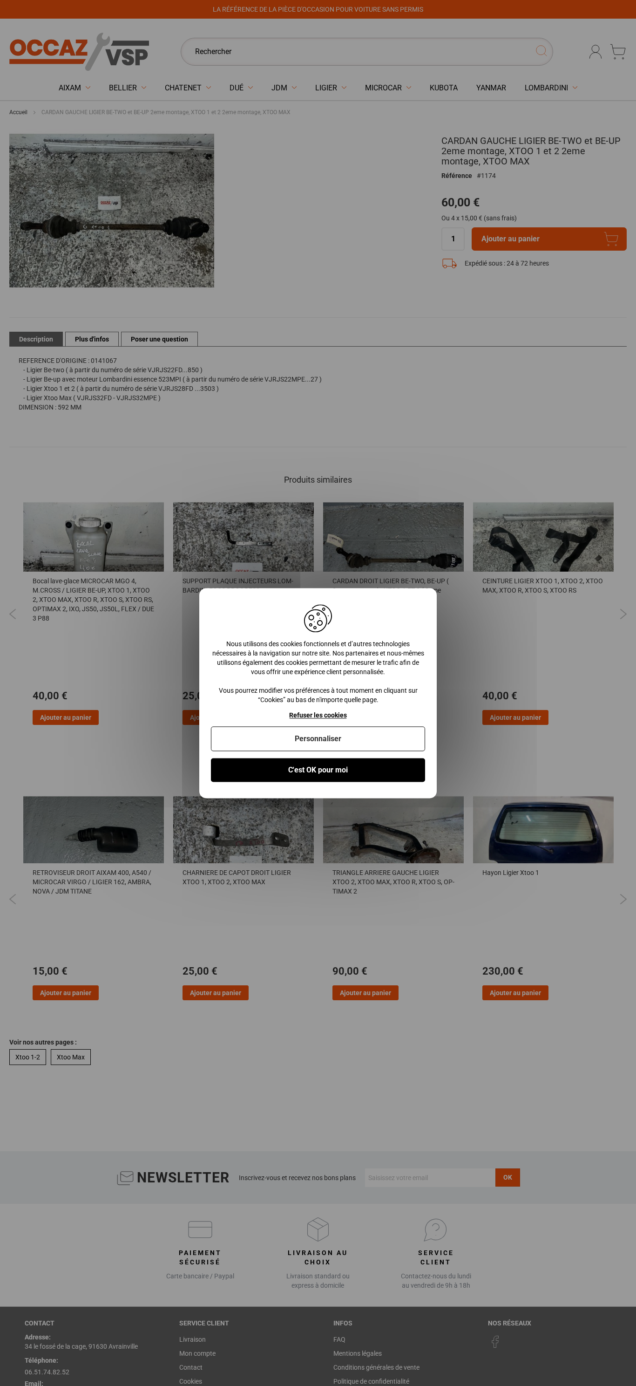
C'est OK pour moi (318, 769)
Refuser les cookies (318, 715)
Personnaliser (318, 738)
